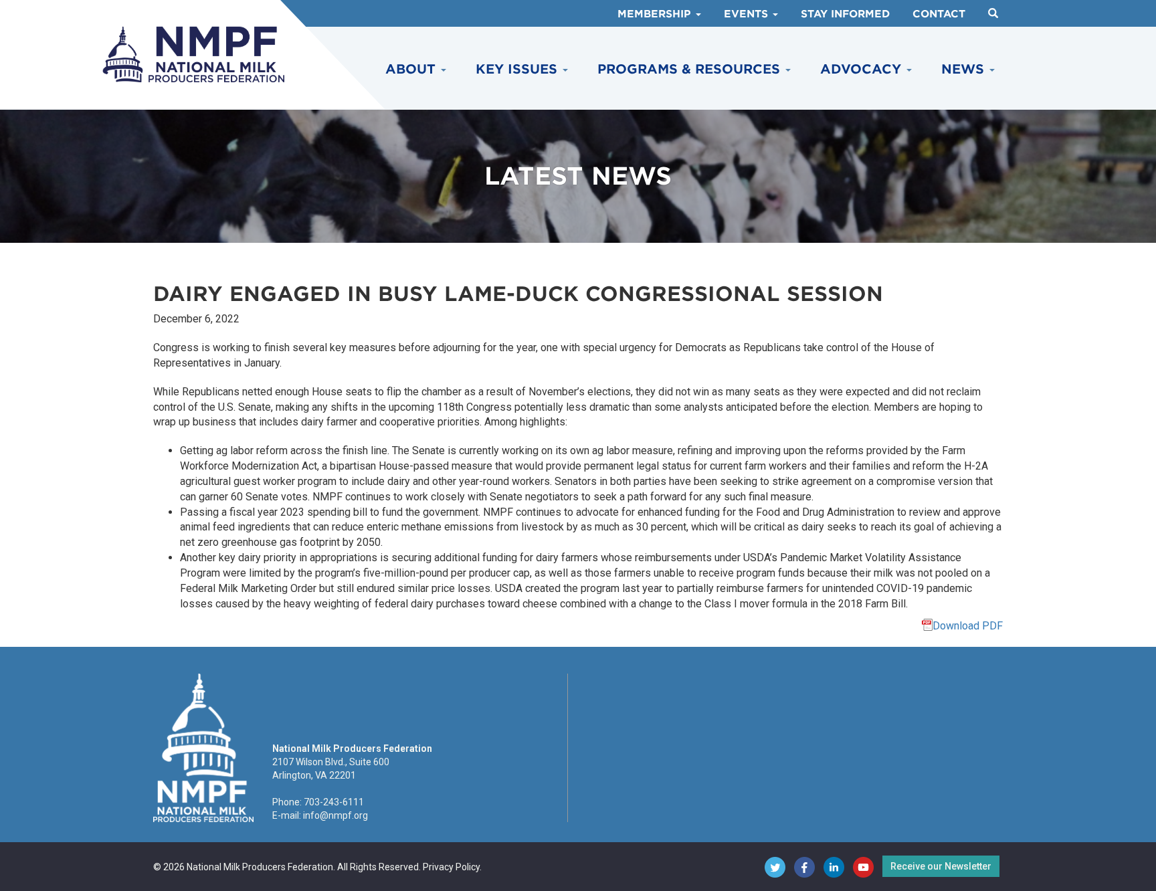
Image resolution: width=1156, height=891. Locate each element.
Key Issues (518, 69)
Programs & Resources (690, 69)
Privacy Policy (451, 867)
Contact (938, 14)
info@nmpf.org (335, 815)
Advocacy (862, 69)
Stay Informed (845, 14)
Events (747, 14)
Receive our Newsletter (940, 866)
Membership (655, 14)
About (412, 69)
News (964, 69)
